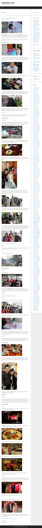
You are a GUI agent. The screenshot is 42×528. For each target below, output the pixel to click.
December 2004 (35, 270)
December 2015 (35, 127)
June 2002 (34, 307)
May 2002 (34, 308)
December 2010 (35, 202)
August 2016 (35, 117)
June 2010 (34, 209)
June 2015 (34, 134)
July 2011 (34, 193)
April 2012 (35, 182)
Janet (7, 391)
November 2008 (35, 233)
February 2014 (35, 154)
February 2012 (35, 184)
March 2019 (35, 94)
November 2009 (35, 218)
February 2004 (35, 282)
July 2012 (34, 178)
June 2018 (34, 105)
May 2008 (34, 241)
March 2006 (35, 255)
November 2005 (35, 260)
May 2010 (34, 211)
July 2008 (34, 238)
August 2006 (35, 248)
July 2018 (34, 104)
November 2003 (35, 286)
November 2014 (35, 143)
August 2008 (35, 237)
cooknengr (35, 67)
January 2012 (35, 186)
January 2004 (35, 283)
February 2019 (35, 95)
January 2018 (35, 109)
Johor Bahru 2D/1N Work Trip (36, 58)
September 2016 (36, 115)
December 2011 (35, 187)
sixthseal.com (8, 2)
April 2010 (35, 212)
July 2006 (34, 250)
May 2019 (34, 92)
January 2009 (35, 231)
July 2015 (34, 133)
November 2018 (35, 99)
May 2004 (34, 278)
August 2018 (35, 103)
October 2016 (35, 114)
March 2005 (35, 266)
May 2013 (34, 166)
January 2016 (35, 125)
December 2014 (35, 142)
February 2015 (35, 139)
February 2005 (35, 267)
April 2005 (35, 265)
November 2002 (35, 301)
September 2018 (36, 102)
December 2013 (35, 157)
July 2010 (34, 208)
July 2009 (34, 223)
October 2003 (35, 287)
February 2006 (35, 256)
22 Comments (4, 522)
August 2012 (35, 177)
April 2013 (35, 167)
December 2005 (35, 258)
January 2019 (35, 97)
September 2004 (36, 273)
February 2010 (35, 214)
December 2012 (35, 172)
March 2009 (35, 228)
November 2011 (35, 188)
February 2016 (35, 124)
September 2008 (36, 236)
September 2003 (36, 288)
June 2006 (34, 251)
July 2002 (34, 306)
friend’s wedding (6, 209)
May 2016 (34, 120)
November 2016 (35, 113)
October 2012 (35, 174)
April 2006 (35, 253)
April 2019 (35, 93)
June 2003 (34, 292)
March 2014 (35, 153)
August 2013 (35, 162)
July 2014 (34, 148)
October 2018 (35, 100)
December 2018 (35, 98)
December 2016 (35, 112)
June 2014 (34, 149)
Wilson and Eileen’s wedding (9, 18)
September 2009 (36, 221)
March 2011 (35, 198)
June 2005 (34, 262)
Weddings (4, 520)
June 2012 (34, 179)
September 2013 (36, 161)
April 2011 (35, 197)
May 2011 (34, 196)
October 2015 (35, 129)
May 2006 (34, 252)
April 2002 (35, 310)
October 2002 (35, 302)
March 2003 (35, 296)
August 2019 (35, 89)
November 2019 (35, 87)
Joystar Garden (9, 357)
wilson (16, 521)
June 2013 (34, 164)
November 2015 (35, 128)
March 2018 (35, 108)
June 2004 (34, 277)
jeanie (7, 521)
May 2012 (34, 181)
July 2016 (34, 118)
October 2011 (35, 189)
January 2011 (35, 201)
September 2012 (36, 176)
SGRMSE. (34, 57)
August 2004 (35, 275)
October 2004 (35, 272)
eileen (3, 521)
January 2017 (35, 110)
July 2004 (34, 276)
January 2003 (35, 298)
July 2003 (34, 291)
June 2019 (34, 90)
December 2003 (35, 285)
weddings (13, 521)
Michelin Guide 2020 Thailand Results (36, 61)
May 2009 (34, 226)
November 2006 (35, 245)
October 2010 (35, 204)
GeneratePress (26, 526)
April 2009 (35, 227)
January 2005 (35, 268)
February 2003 (35, 297)
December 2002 (35, 300)
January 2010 (35, 216)
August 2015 (35, 132)
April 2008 (35, 242)
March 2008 (35, 243)
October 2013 (35, 159)
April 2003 (35, 295)
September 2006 (36, 247)
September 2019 (36, 88)
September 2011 (36, 191)
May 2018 (34, 107)
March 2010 (35, 213)
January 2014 (35, 156)
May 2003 (34, 293)
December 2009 (35, 217)
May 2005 (34, 263)
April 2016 (35, 122)
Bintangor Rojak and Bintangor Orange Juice (36, 65)
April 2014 (35, 152)
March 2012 (35, 183)
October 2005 (35, 261)
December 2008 (35, 232)
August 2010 (35, 207)
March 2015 (35, 138)
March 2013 (35, 168)
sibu (11, 521)
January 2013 (35, 171)
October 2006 (35, 246)
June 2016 (34, 119)
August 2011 (35, 192)
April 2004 (35, 280)
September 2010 (36, 206)
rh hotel (9, 521)
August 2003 (35, 290)
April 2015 (35, 137)
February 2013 (35, 169)
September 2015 (36, 130)
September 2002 (36, 303)
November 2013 (35, 158)
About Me (2, 7)
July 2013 (34, 163)
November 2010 (35, 203)
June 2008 (34, 240)
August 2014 (35, 147)
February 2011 (35, 199)
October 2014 (35, 144)
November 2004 (35, 271)
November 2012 (35, 173)
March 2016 (35, 123)
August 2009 (35, 222)
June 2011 (34, 194)
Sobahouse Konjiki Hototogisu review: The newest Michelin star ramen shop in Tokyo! (36, 29)
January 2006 (35, 257)
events (5, 521)
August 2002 (35, 305)
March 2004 (35, 281)
